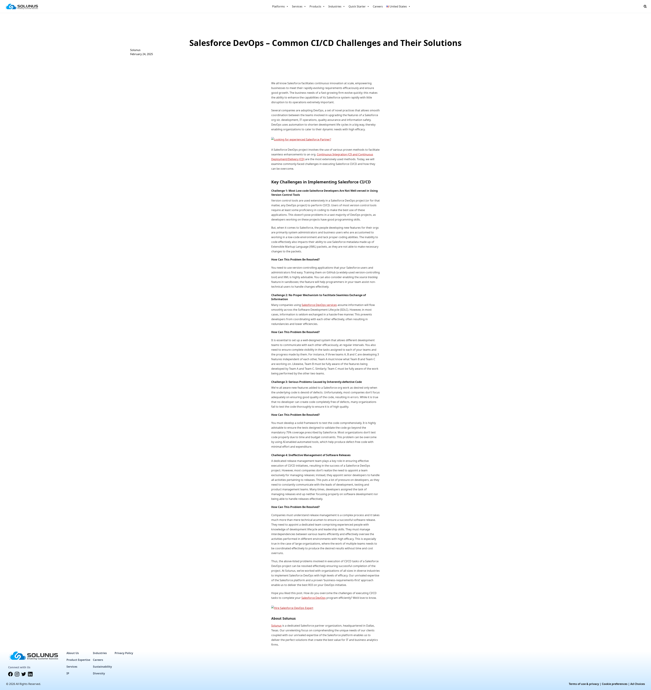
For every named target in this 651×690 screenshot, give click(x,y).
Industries (100, 653)
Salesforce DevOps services (319, 305)
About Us (72, 653)
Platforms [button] (278, 6)
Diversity (99, 673)
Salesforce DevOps (313, 598)
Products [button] (315, 6)
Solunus (135, 50)
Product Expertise (78, 660)
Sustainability (102, 666)
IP (67, 673)
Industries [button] (334, 6)
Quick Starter (357, 6)
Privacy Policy (124, 653)
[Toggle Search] (645, 6)
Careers (378, 6)
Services (71, 666)
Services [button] (297, 6)
